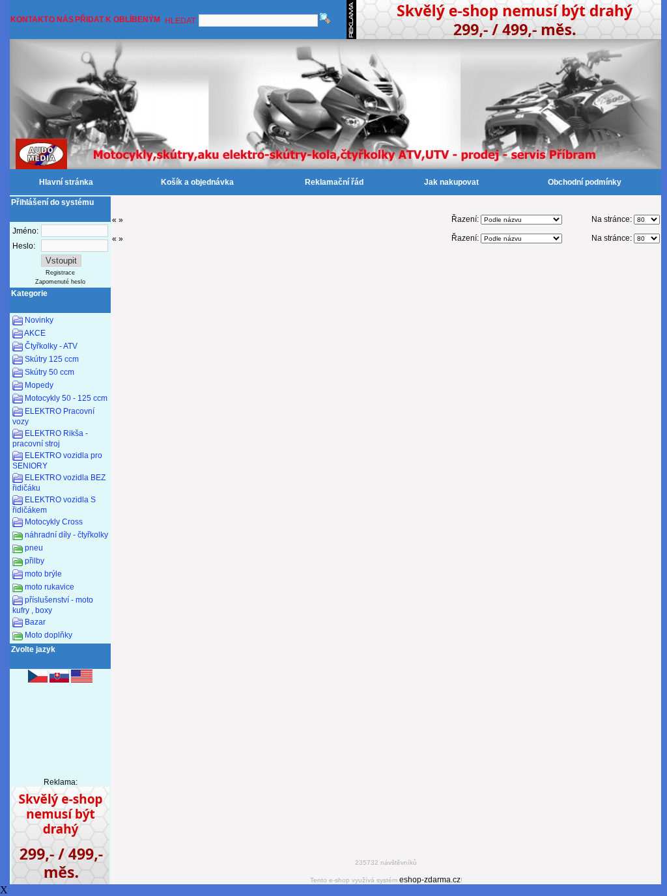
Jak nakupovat (451, 182)
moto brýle (43, 573)
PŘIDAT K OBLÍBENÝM (117, 19)
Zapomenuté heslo (60, 281)
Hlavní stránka (66, 182)
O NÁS (61, 19)
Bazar (35, 622)
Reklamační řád (334, 182)
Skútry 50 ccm (49, 372)
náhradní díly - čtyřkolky (66, 534)
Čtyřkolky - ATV (51, 346)
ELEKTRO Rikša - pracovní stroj (50, 438)
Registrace (60, 272)
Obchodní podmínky (584, 182)
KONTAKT (29, 19)
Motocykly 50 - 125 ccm (66, 398)
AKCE (35, 333)
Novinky (39, 320)
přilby (34, 560)
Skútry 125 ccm (52, 359)
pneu (34, 547)
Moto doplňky (48, 635)
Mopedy (39, 385)
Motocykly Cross (54, 521)
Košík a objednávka (197, 182)
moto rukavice (49, 586)
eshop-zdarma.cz (430, 879)
